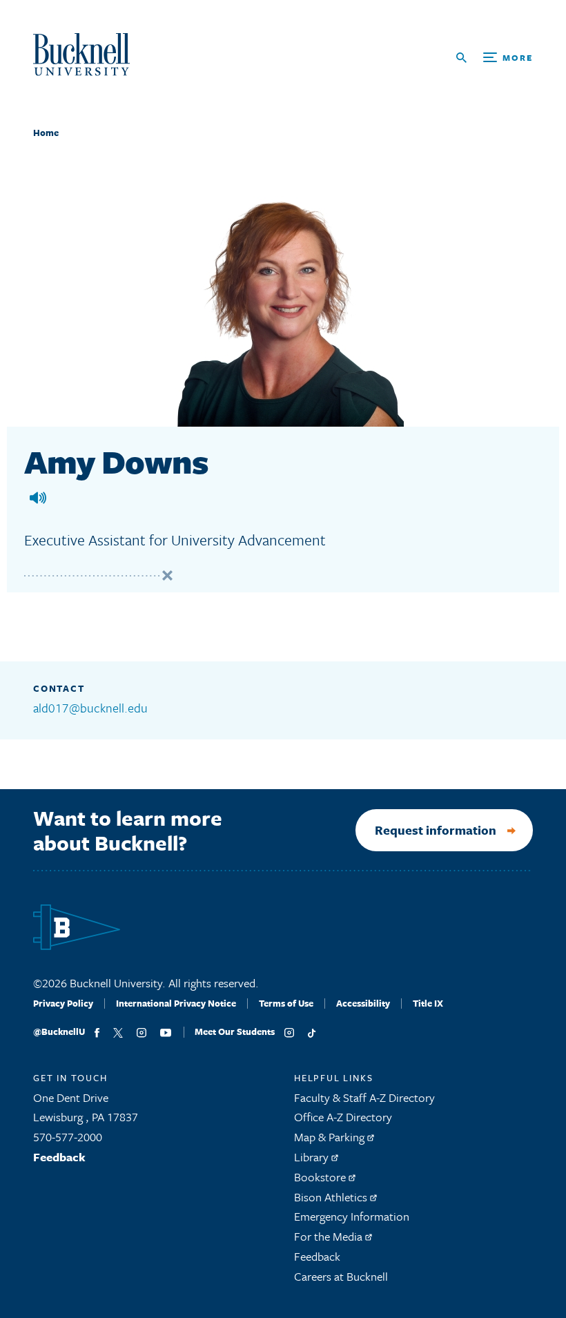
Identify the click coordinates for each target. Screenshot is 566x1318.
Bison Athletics (332, 1196)
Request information (435, 830)
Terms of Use (286, 1003)
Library (312, 1156)
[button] (38, 498)
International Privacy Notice (176, 1003)
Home (46, 132)
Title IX (428, 1003)
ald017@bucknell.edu (90, 708)
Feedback (59, 1156)
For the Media (329, 1236)
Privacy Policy (63, 1003)
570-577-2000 (67, 1136)
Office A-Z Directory (343, 1116)
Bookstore (321, 1176)
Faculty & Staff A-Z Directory (364, 1097)
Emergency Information (351, 1216)
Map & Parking (330, 1136)
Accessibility (363, 1003)
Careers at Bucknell (341, 1276)
